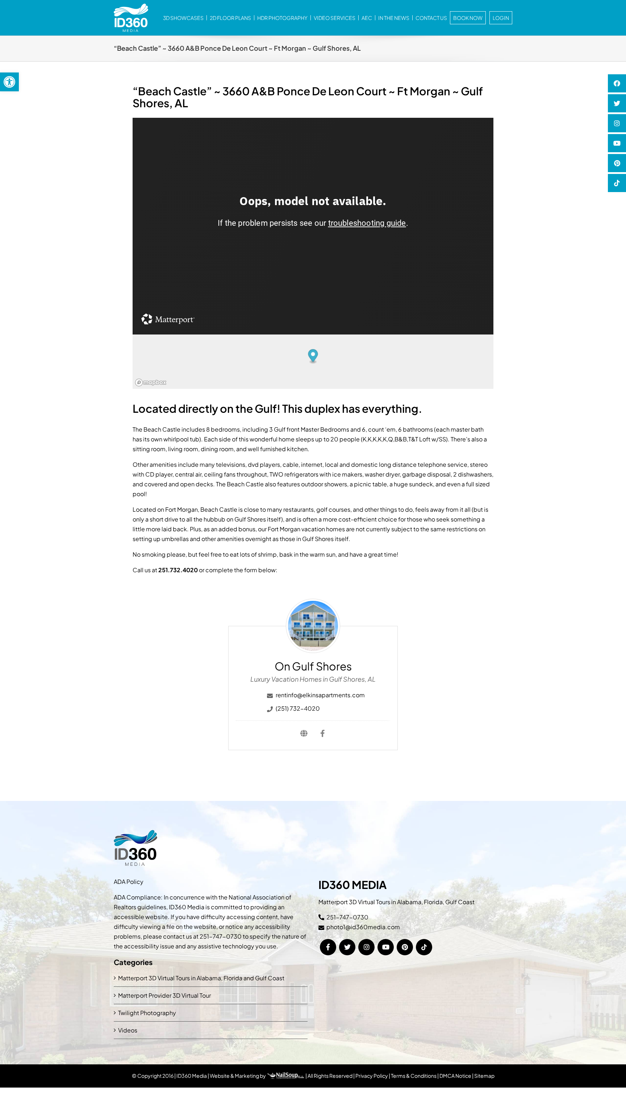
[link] (9, 81)
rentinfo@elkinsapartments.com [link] (320, 695)
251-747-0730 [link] (221, 936)
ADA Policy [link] (128, 881)
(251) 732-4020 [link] (298, 708)
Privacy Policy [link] (371, 1075)
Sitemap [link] (484, 1075)
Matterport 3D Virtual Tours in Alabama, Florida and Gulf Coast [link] (201, 978)
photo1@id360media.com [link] (363, 927)
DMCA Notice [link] (455, 1075)
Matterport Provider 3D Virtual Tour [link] (164, 995)
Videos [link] (127, 1030)
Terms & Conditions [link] (414, 1075)
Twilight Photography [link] (147, 1013)
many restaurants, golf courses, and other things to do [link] (340, 509)
